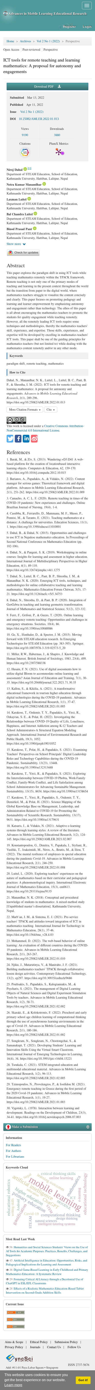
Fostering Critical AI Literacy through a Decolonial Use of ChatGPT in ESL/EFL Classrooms (44, 1281)
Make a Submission (24, 1126)
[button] (10, 439)
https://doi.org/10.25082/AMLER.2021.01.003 (36, 1102)
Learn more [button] (13, 1385)
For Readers (13, 1145)
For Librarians (15, 1156)
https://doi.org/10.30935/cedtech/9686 (48, 978)
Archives (25, 41)
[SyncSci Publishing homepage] (5, 13)
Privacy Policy (12, 1347)
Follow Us (63, 1347)
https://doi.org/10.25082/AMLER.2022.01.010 (36, 958)
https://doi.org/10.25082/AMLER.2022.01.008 (36, 867)
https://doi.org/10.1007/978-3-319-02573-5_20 (36, 648)
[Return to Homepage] (47, 1357)
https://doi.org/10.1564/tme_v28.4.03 (30, 934)
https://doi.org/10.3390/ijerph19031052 (31, 743)
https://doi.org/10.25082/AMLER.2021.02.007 (42, 839)
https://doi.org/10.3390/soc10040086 (30, 628)
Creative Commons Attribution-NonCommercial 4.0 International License (45, 428)
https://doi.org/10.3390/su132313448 (30, 767)
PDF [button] (44, 86)
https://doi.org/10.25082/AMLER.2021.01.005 (36, 706)
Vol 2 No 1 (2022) (48, 41)
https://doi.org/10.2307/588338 (26, 663)
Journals (30, 1347)
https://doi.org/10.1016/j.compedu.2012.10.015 (36, 472)
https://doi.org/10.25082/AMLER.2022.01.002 (36, 1034)
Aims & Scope (12, 1343)
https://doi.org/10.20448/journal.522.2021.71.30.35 (43, 682)
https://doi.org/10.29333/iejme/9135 (29, 891)
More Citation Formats (23, 409)
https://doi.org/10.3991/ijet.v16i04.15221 (46, 1058)
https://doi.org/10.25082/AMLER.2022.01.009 (55, 492)
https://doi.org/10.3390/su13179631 (37, 819)
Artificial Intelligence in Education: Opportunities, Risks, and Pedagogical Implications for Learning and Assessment (46, 1262)
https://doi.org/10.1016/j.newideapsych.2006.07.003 (48, 1117)
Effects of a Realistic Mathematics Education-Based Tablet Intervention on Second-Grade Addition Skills (45, 1290)
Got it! (83, 1380)
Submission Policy (56, 1343)
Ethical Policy (33, 1343)
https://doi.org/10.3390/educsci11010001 (35, 526)
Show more (14, 244)
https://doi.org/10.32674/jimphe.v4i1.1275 (33, 570)
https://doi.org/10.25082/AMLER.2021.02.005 (36, 1078)
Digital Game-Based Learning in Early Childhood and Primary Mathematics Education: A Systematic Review (47, 1272)
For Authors (13, 1151)
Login (87, 26)
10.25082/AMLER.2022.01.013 (39, 119)
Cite (50, 409)
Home (10, 41)
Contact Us (46, 1347)
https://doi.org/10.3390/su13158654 (65, 791)
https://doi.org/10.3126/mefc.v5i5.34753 (36, 594)
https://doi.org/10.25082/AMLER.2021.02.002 (36, 1006)
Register (69, 26)
